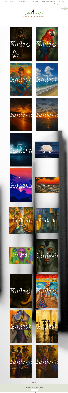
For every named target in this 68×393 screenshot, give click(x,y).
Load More (34, 382)
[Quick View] (21, 44)
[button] (63, 1)
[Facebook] (35, 392)
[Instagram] (34, 392)
